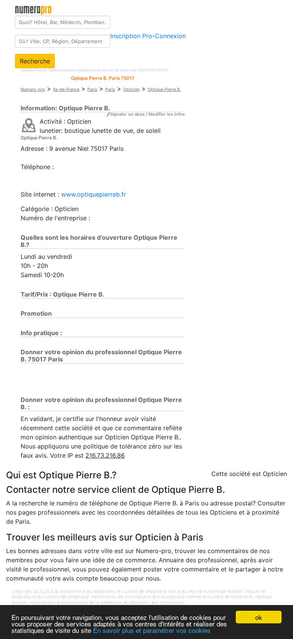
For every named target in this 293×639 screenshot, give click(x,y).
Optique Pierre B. (164, 89)
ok (258, 617)
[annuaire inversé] (29, 124)
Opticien (131, 89)
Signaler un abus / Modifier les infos (147, 114)
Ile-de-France (66, 89)
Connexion (170, 36)
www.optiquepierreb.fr (93, 194)
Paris (92, 89)
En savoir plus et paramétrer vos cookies (152, 630)
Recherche (35, 61)
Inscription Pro (131, 36)
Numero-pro (33, 89)
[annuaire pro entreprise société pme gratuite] (33, 9)
